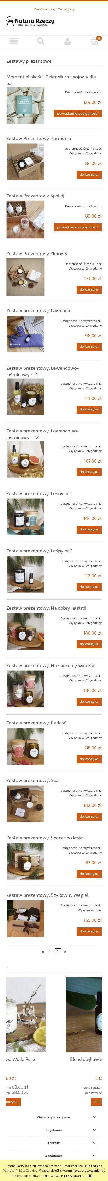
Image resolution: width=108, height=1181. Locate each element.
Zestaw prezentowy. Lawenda (38, 310)
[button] (13, 41)
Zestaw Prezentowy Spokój (35, 195)
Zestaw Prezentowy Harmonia (38, 138)
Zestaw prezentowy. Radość (36, 723)
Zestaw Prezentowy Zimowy (36, 253)
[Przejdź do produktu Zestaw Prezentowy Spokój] (25, 219)
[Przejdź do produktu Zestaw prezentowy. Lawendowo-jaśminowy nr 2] (25, 460)
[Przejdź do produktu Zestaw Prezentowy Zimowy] (25, 277)
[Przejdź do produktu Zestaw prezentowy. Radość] (25, 746)
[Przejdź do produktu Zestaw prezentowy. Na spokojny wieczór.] (25, 689)
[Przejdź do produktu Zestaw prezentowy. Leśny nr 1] (25, 517)
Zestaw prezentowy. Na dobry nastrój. (47, 608)
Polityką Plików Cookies (20, 1170)
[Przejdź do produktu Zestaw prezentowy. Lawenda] (25, 334)
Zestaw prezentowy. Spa (32, 780)
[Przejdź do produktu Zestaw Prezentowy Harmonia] (25, 162)
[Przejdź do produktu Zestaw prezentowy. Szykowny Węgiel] (25, 919)
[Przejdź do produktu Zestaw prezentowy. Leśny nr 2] (25, 574)
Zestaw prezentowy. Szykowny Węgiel (47, 895)
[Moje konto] (67, 41)
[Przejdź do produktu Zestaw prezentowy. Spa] (25, 804)
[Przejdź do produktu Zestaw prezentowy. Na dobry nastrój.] (25, 632)
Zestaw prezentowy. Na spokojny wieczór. (51, 665)
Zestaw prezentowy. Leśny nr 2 (39, 551)
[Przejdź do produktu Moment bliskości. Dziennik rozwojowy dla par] (25, 105)
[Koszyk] (94, 41)
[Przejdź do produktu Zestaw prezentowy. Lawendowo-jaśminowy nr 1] (25, 397)
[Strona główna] (54, 20)
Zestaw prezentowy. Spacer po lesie (44, 837)
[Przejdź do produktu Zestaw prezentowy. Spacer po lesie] (25, 861)
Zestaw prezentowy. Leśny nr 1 (39, 493)
